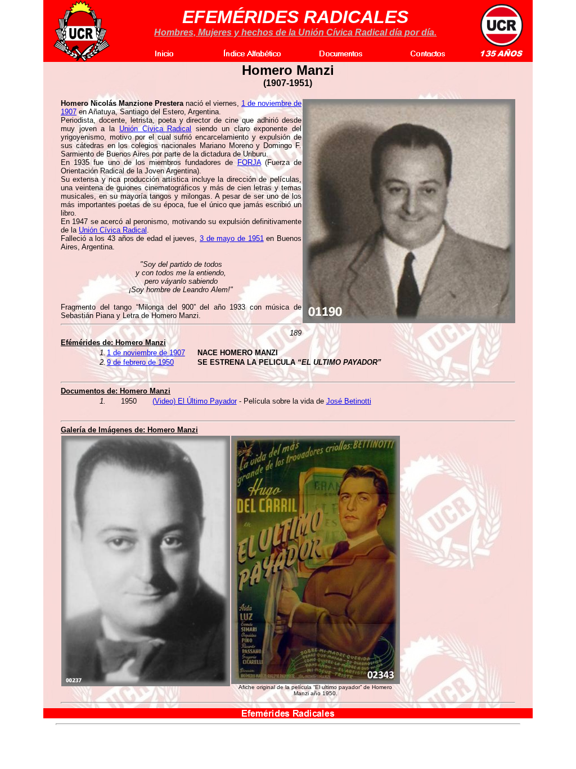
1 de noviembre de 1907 (146, 352)
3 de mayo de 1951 (232, 238)
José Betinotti (348, 401)
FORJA (249, 162)
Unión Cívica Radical (155, 128)
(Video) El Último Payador (194, 401)
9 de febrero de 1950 (140, 362)
